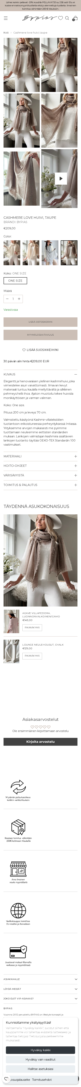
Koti (6, 32)
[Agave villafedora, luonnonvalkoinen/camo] (11, 621)
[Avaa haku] (67, 18)
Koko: (15, 273)
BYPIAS (22, 222)
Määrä (8, 291)
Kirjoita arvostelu (40, 742)
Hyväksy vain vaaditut (40, 1059)
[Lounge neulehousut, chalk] (11, 651)
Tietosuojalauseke (18, 1080)
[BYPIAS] (39, 18)
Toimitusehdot (42, 1080)
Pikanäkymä (32, 627)
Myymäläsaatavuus (40, 334)
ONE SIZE (15, 280)
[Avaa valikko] (6, 18)
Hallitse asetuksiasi (40, 1069)
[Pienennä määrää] (19, 299)
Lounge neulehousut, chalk (43, 644)
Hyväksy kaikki (41, 1050)
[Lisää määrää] (7, 299)
